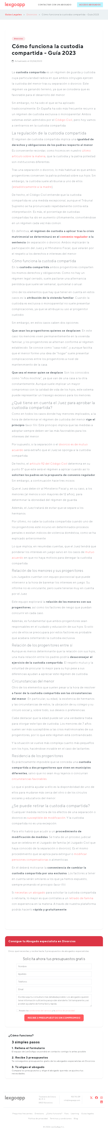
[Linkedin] (101, 1102)
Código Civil (63, 119)
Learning (75, 1113)
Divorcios (31, 14)
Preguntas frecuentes (22, 1113)
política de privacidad (65, 1010)
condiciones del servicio (40, 1010)
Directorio (39, 1113)
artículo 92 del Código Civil (48, 463)
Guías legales (87, 1113)
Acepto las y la (47, 1010)
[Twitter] (91, 1097)
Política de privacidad (38, 1118)
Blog (76, 1118)
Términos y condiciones (61, 1118)
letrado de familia (81, 898)
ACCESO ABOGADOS (90, 5)
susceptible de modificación (46, 817)
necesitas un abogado (30, 892)
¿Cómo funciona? (54, 1113)
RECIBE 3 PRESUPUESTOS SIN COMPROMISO (54, 1017)
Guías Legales (13, 14)
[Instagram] (101, 1097)
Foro (67, 1113)
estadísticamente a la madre (32, 186)
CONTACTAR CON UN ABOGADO (54, 5)
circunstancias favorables (29, 778)
